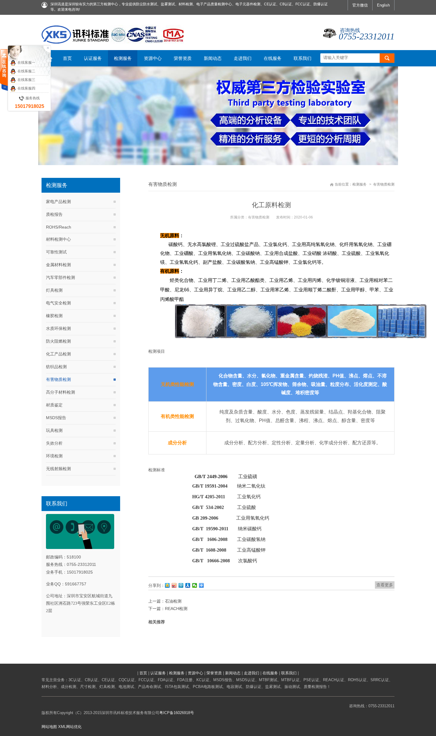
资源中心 (195, 673)
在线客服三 (26, 80)
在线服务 (270, 673)
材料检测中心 (58, 239)
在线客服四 (26, 88)
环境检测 (54, 456)
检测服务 (359, 184)
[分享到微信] (194, 585)
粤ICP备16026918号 (176, 713)
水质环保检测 (58, 328)
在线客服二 (26, 71)
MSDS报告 (56, 417)
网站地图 (49, 726)
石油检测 (173, 601)
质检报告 (54, 214)
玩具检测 (54, 430)
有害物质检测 (58, 379)
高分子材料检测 (60, 392)
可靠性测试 (56, 252)
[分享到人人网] (187, 585)
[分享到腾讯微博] (181, 585)
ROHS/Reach (58, 227)
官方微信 (360, 5)
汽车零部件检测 (60, 277)
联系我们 (289, 673)
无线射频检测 (58, 468)
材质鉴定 (54, 405)
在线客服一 (26, 62)
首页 (143, 673)
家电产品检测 (58, 201)
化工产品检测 (58, 354)
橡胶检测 (54, 315)
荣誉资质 (214, 673)
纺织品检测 (56, 366)
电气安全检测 (58, 303)
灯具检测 (54, 290)
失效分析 (54, 443)
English (383, 5)
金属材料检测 (58, 264)
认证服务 (158, 673)
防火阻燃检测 (58, 341)
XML (62, 726)
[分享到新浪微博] (174, 585)
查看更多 (384, 584)
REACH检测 (176, 608)
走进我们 (251, 673)
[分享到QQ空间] (167, 585)
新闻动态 (233, 673)
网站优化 (74, 726)
